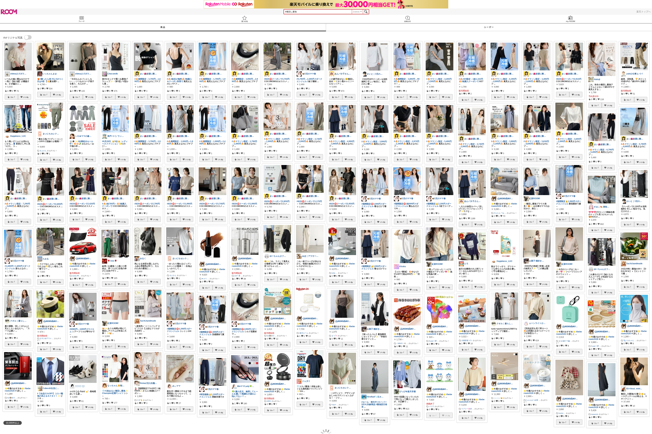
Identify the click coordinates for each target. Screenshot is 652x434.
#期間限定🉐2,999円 (209, 332)
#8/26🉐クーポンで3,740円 (212, 204)
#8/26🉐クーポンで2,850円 (276, 201)
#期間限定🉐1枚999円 (404, 204)
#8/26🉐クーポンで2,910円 (568, 79)
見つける (244, 19)
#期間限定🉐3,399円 (176, 329)
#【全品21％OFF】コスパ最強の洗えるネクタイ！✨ (50, 394)
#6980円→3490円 (78, 329)
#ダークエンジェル (406, 205)
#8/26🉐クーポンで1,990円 (244, 204)
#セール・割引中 (369, 402)
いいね (25, 97)
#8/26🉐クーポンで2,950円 (341, 204)
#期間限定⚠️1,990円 (565, 201)
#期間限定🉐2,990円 (241, 329)
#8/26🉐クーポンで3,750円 (276, 79)
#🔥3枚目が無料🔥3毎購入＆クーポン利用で (179, 80)
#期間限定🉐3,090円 (371, 204)
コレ (12, 97)
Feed (81, 19)
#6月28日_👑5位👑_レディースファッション (115, 142)
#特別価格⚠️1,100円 (209, 394)
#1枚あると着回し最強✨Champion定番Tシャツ (115, 392)
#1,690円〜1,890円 (14, 266)
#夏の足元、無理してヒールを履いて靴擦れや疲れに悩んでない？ (245, 393)
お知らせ (407, 19)
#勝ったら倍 (45, 79)
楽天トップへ (643, 11)
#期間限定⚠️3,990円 (371, 266)
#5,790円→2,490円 (305, 79)
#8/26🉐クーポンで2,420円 (82, 204)
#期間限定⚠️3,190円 (436, 204)
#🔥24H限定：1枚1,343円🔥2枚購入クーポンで (471, 80)
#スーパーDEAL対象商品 (374, 403)
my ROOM (570, 19)
